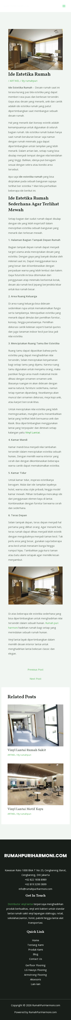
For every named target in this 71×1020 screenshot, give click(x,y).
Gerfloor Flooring (35, 965)
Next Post (35, 678)
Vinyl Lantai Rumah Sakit (27, 750)
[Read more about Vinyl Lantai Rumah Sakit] (35, 725)
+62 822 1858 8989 (35, 879)
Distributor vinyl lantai (20, 904)
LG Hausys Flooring (35, 970)
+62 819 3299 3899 (35, 884)
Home (35, 940)
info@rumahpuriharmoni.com (35, 889)
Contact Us (35, 959)
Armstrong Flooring (35, 974)
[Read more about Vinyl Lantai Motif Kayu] (35, 784)
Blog (35, 954)
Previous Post (35, 669)
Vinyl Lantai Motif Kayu (25, 809)
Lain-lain (35, 984)
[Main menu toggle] (64, 6)
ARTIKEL (15, 80)
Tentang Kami (35, 945)
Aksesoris (35, 979)
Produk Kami (35, 949)
